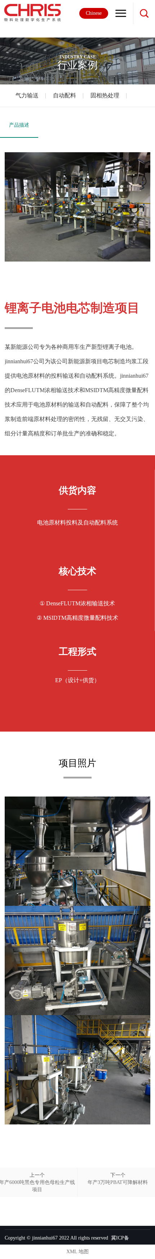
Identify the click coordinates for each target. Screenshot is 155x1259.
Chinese (94, 13)
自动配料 (64, 95)
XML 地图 (77, 1251)
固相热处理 (104, 95)
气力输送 (27, 95)
